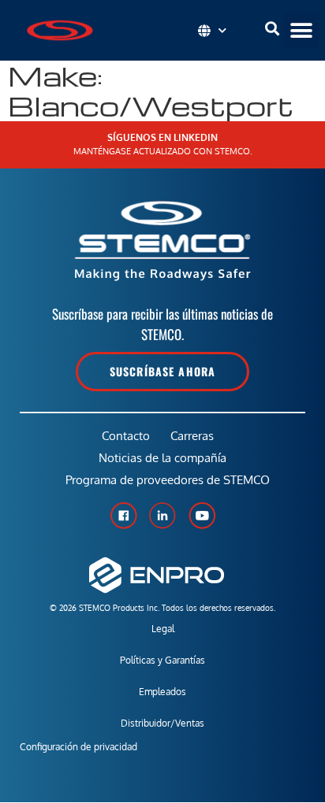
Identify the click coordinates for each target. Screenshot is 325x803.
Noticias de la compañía (162, 457)
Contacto (126, 435)
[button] (301, 30)
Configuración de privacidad (78, 747)
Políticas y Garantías (162, 660)
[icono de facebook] (123, 516)
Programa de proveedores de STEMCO (167, 479)
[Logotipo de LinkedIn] (162, 516)
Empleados (162, 692)
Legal (162, 629)
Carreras (192, 435)
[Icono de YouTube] (202, 516)
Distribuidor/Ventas (162, 723)
